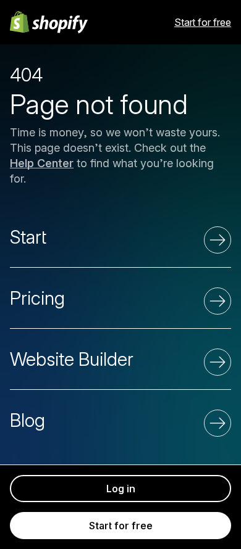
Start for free (202, 22)
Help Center (42, 163)
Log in (120, 488)
